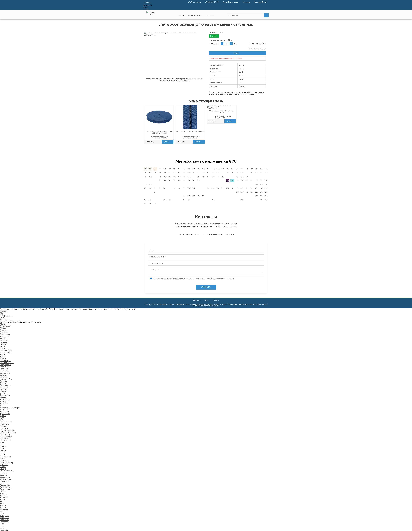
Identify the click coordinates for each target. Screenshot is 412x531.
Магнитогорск (5, 422)
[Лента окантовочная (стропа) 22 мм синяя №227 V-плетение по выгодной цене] (174, 34)
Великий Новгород (7, 363)
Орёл (2, 444)
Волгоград (4, 371)
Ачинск (3, 338)
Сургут (2, 491)
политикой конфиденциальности (122, 309)
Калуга (2, 401)
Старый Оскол (5, 487)
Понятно (3, 311)
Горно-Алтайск (6, 379)
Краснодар (4, 412)
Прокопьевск (5, 457)
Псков (2, 459)
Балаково (4, 340)
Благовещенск (6, 350)
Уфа (1, 512)
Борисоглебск (6, 353)
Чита (2, 524)
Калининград (5, 399)
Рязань (3, 467)
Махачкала (4, 424)
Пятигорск (4, 461)
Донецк (3, 383)
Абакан (3, 324)
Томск (2, 499)
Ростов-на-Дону (6, 463)
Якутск (2, 526)
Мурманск (4, 428)
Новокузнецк (5, 434)
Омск (2, 442)
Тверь (2, 495)
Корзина (246, 2)
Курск (2, 418)
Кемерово (4, 404)
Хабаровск (4, 516)
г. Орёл (147, 2)
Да (144, 9)
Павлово (3, 450)
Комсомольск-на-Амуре (9, 408)
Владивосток (5, 365)
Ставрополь (5, 485)
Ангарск (3, 328)
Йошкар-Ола (5, 395)
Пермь (2, 455)
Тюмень (3, 505)
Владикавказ (5, 367)
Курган (3, 416)
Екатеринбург (5, 385)
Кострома (4, 410)
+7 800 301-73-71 (212, 2)
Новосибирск (5, 438)
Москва (3, 426)
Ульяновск (4, 510)
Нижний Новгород (7, 430)
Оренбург (4, 446)
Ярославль (4, 530)
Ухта (2, 514)
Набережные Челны (8, 432)
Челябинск (4, 520)
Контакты (209, 15)
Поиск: (2, 318)
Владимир (4, 369)
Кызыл (2, 420)
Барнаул (3, 342)
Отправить (206, 287)
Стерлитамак (5, 489)
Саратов (3, 475)
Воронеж (4, 377)
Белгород (4, 344)
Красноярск (5, 414)
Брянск (3, 357)
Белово (3, 346)
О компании (196, 300)
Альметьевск (5, 326)
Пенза (2, 452)
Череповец (4, 522)
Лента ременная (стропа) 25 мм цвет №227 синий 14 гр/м (159, 132)
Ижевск (3, 389)
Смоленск (4, 481)
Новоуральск (5, 440)
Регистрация (233, 2)
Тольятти (3, 497)
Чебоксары (4, 518)
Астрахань (4, 336)
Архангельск (5, 334)
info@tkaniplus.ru (194, 2)
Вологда (3, 375)
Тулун (2, 503)
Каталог (206, 300)
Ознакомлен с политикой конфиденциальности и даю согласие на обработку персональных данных (193, 279)
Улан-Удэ (3, 508)
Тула (2, 501)
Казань (3, 397)
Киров (2, 406)
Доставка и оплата (195, 15)
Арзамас (3, 332)
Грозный (3, 381)
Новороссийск (6, 436)
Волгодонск (5, 373)
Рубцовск (4, 465)
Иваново (3, 387)
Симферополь (5, 479)
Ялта (2, 528)
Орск (2, 448)
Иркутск (3, 391)
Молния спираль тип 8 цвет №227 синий (190, 131)
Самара (3, 469)
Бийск (2, 348)
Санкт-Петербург (6, 471)
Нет (147, 9)
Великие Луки (5, 361)
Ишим (2, 393)
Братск (2, 355)
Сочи (2, 483)
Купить (236, 53)
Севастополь (5, 477)
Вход (225, 2)
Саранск (3, 473)
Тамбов (3, 493)
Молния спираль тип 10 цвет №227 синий (221, 111)
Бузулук (3, 359)
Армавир (3, 330)
